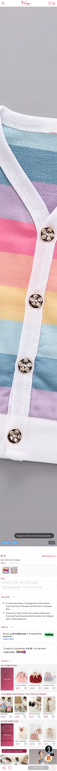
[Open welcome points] (48, 758)
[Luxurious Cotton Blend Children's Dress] (21, 676)
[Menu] (3, 3)
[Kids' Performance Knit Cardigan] (50, 732)
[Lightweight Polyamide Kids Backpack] (6, 704)
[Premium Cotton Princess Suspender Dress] (50, 676)
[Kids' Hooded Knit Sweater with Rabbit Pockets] (21, 732)
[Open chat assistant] (48, 749)
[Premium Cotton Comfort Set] (49, 704)
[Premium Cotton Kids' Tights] (21, 704)
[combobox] (14, 562)
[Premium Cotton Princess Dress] (36, 676)
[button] (28, 276)
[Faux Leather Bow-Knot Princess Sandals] (35, 704)
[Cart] (53, 3)
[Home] (26, 3)
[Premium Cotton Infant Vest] (36, 732)
